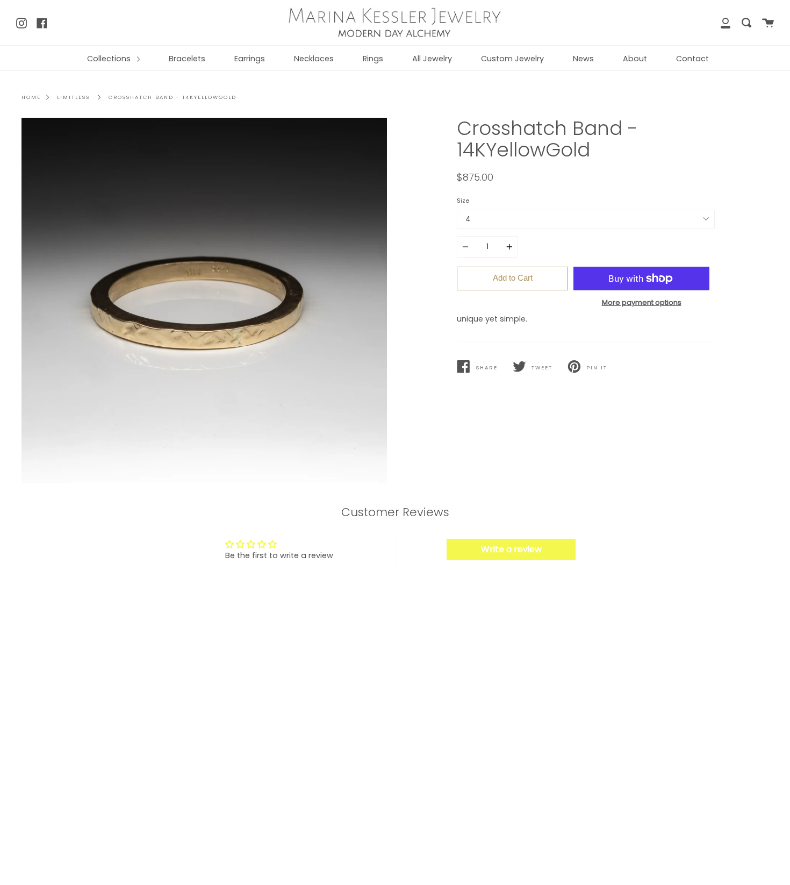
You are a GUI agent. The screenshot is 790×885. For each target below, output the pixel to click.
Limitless (73, 97)
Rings (373, 58)
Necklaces (314, 58)
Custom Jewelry (512, 58)
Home (31, 97)
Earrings (249, 58)
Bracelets (187, 58)
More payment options (641, 302)
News (583, 58)
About (635, 58)
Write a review (511, 549)
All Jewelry (432, 58)
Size (463, 200)
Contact (692, 58)
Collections (110, 58)
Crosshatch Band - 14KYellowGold (172, 97)
